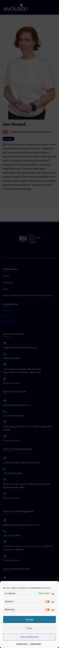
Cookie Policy (22, 644)
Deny (29, 628)
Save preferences (29, 637)
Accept (29, 619)
